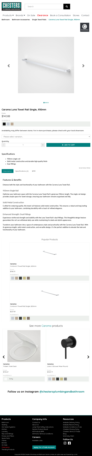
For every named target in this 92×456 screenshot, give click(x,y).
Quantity (5, 141)
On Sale (31, 15)
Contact (85, 15)
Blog (64, 434)
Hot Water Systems (8, 427)
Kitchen (4, 429)
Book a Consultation (60, 15)
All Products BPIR (38, 431)
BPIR (33, 171)
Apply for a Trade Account (44, 447)
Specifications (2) (21, 171)
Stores (76, 15)
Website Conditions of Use (72, 427)
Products (7, 15)
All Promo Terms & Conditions (42, 434)
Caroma (46, 325)
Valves (4, 440)
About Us (35, 425)
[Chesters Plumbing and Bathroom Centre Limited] (11, 6)
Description (7, 171)
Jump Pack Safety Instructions (42, 427)
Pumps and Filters (8, 436)
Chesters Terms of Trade (71, 431)
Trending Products (8, 449)
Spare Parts (6, 438)
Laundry (5, 431)
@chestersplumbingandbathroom (61, 391)
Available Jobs (37, 440)
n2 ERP (75, 454)
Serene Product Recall (40, 429)
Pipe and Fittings (7, 434)
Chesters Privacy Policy (71, 429)
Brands (20, 15)
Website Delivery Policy (71, 422)
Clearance (42, 15)
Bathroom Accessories (21, 20)
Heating (4, 425)
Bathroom (6, 20)
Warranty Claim (68, 436)
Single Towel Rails (39, 20)
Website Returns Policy (71, 425)
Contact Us (36, 422)
